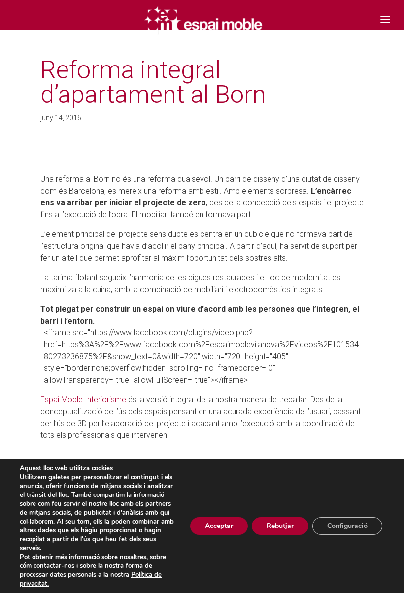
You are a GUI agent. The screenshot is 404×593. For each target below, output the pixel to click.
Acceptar (219, 525)
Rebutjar (280, 525)
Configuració (347, 525)
